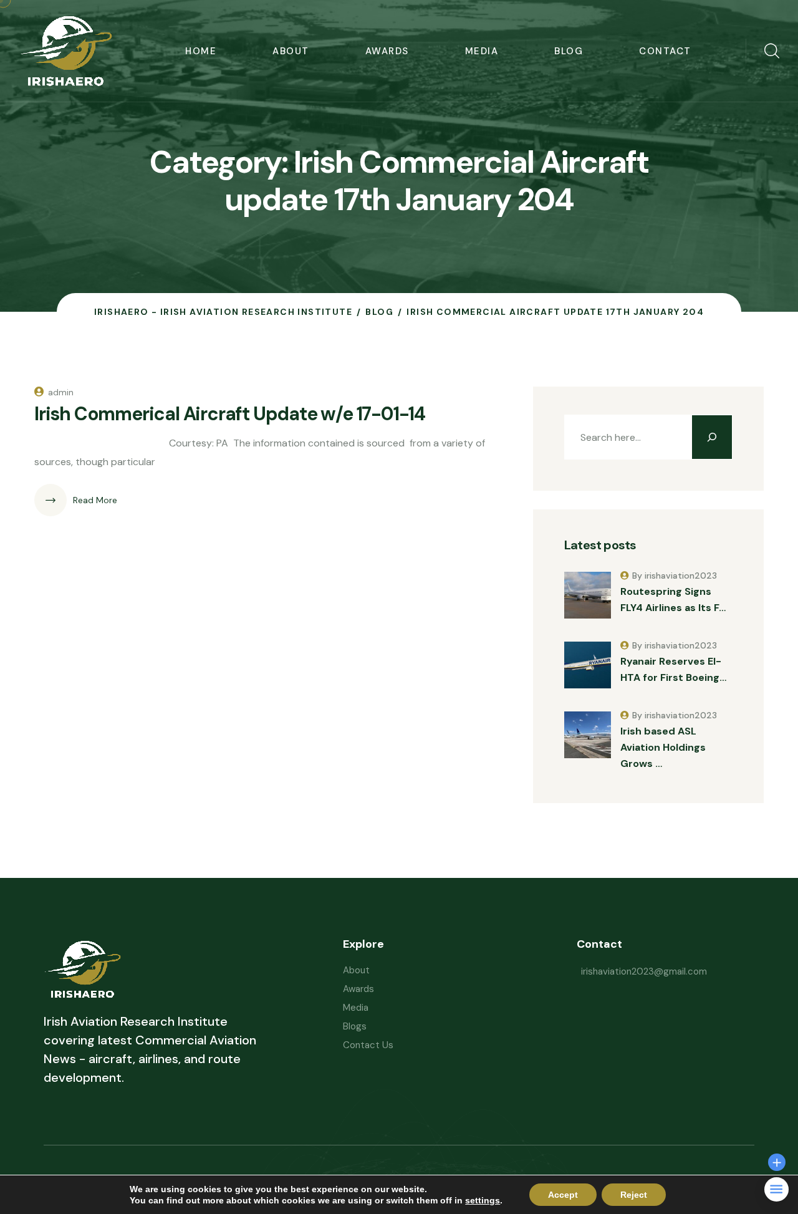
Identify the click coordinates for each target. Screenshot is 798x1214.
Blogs (355, 1026)
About (290, 51)
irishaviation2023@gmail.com (644, 971)
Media (482, 51)
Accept (563, 1195)
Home (200, 51)
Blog (568, 51)
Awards (387, 51)
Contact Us (368, 1045)
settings (482, 1200)
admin (61, 392)
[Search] (712, 437)
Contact (665, 51)
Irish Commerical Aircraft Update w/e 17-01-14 (229, 414)
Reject (633, 1195)
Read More (95, 500)
